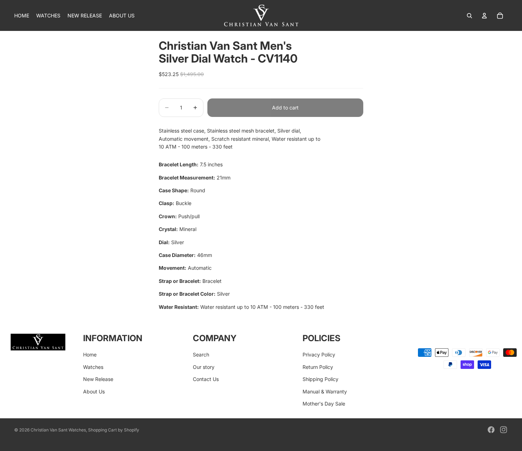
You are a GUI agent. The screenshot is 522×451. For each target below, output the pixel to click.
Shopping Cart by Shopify (113, 430)
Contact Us (206, 379)
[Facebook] (491, 429)
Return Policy (318, 367)
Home (90, 354)
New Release (98, 379)
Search (201, 354)
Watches (93, 367)
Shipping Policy (320, 379)
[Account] (484, 15)
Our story (203, 367)
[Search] (469, 15)
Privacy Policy (319, 354)
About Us (94, 391)
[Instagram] (503, 429)
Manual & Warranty (325, 391)
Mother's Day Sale (324, 404)
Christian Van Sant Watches (58, 430)
